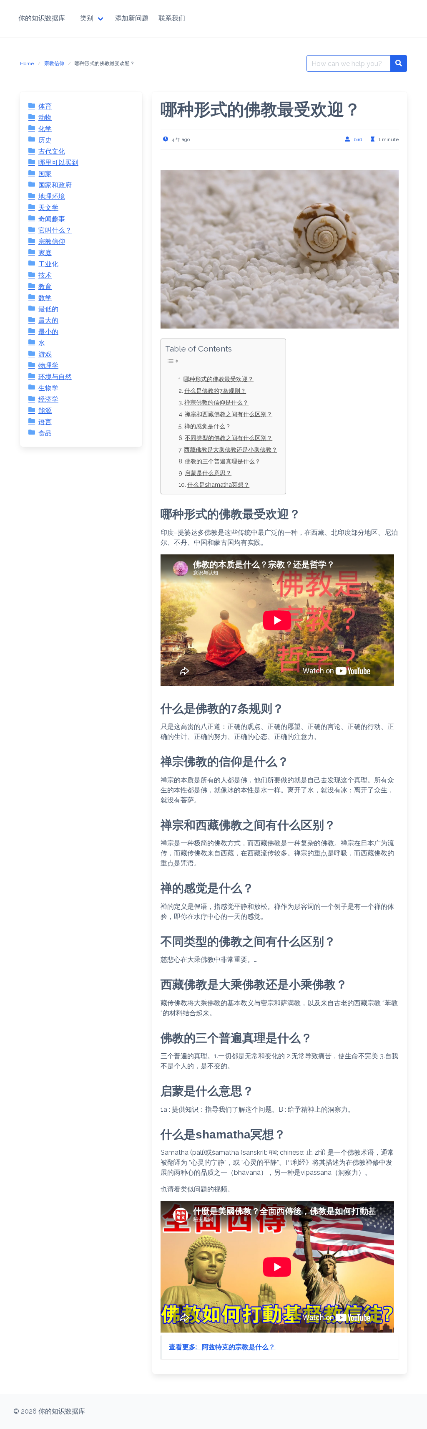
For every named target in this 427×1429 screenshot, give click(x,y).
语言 (45, 422)
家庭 (45, 253)
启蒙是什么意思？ (208, 472)
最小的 (48, 332)
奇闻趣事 (51, 219)
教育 (45, 287)
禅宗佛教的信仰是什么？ (216, 402)
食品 (45, 433)
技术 (45, 275)
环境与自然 (55, 377)
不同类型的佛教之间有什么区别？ (228, 437)
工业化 (48, 264)
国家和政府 (55, 185)
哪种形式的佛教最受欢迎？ (218, 378)
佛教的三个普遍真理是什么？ (223, 461)
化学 (45, 129)
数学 (45, 298)
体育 (45, 106)
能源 (45, 411)
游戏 (45, 354)
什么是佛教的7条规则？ (215, 390)
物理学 (48, 365)
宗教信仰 (54, 63)
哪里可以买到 (58, 163)
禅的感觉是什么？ (207, 426)
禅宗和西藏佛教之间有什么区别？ (228, 413)
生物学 (48, 388)
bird (358, 139)
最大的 (48, 320)
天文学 (48, 208)
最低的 (48, 309)
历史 (45, 140)
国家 (45, 174)
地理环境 (51, 196)
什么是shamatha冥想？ (218, 484)
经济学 (48, 399)
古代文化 (51, 151)
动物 (45, 117)
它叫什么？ (55, 230)
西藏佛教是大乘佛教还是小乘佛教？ (230, 449)
